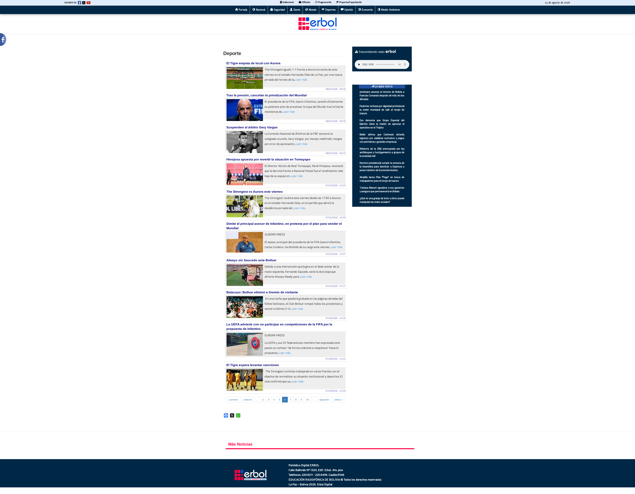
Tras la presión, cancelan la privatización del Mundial (266, 95)
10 (307, 399)
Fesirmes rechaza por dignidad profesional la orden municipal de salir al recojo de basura (382, 110)
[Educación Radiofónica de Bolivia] (317, 23)
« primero (233, 399)
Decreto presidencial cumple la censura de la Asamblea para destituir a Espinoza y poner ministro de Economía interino (382, 166)
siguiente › (324, 399)
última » (338, 399)
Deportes (330, 9)
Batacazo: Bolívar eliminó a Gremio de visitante (262, 292)
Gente (296, 9)
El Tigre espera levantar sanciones (252, 365)
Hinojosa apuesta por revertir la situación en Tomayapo (268, 159)
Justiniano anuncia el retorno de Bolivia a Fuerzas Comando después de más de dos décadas (382, 95)
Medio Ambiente (390, 9)
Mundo (312, 9)
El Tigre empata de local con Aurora (253, 63)
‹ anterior (247, 399)
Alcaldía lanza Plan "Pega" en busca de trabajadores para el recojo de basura (382, 179)
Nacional (260, 9)
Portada (242, 9)
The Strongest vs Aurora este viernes (254, 191)
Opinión (348, 9)
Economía (367, 9)
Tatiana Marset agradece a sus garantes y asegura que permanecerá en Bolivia (382, 189)
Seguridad (279, 9)
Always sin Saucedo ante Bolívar (251, 260)
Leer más (301, 79)
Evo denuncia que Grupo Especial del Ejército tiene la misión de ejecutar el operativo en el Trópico (382, 124)
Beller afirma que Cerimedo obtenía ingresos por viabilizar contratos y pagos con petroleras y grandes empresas (382, 138)
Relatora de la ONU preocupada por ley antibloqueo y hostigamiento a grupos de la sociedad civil (382, 152)
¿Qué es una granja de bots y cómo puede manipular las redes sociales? (382, 200)
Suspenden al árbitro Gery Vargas (252, 127)
